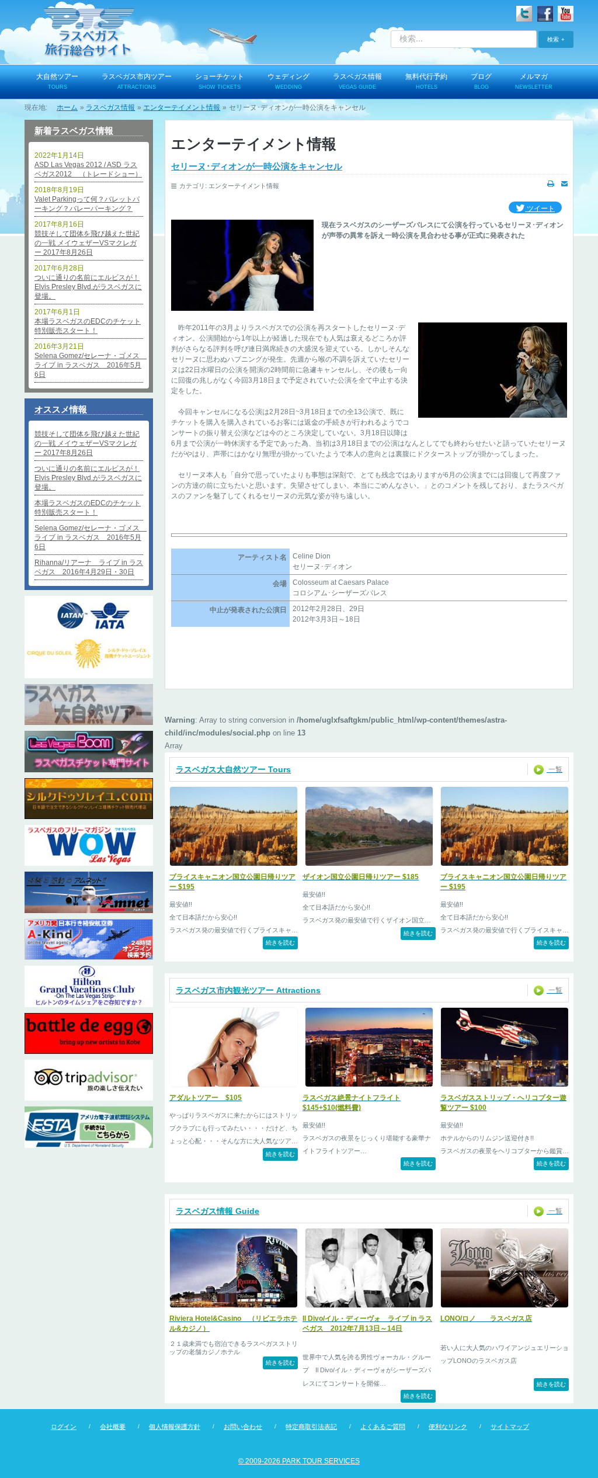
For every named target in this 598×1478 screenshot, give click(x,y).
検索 (553, 39)
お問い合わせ (243, 1426)
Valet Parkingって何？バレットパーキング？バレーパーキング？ (87, 204)
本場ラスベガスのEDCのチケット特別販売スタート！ (87, 326)
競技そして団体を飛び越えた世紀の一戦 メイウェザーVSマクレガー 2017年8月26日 (87, 243)
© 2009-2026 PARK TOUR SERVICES (299, 1461)
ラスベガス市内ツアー (137, 81)
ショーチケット (219, 81)
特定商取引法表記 (311, 1426)
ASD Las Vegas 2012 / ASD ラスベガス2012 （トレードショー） (88, 169)
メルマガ (533, 81)
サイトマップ (510, 1426)
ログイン (64, 1426)
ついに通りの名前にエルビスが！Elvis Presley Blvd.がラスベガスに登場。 (88, 286)
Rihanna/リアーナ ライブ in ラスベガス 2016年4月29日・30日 (88, 567)
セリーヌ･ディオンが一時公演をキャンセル (256, 166)
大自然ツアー (57, 81)
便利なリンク (448, 1426)
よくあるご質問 (382, 1426)
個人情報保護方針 (174, 1426)
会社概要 (113, 1426)
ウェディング (288, 81)
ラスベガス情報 (357, 81)
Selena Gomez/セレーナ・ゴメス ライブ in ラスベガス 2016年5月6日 (88, 365)
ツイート (540, 208)
